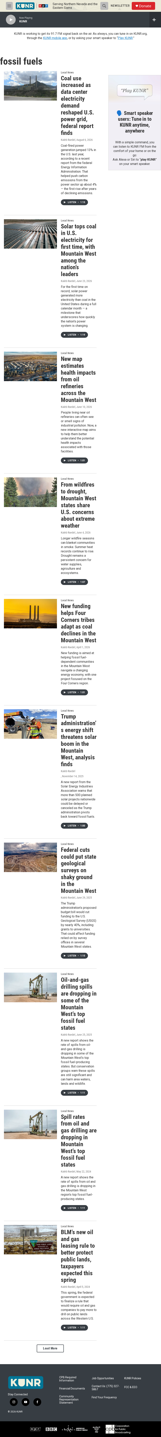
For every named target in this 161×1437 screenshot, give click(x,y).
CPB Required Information (67, 1379)
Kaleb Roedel (68, 139)
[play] (11, 19)
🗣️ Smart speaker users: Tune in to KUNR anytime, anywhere (134, 122)
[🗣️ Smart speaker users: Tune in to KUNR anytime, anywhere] (135, 89)
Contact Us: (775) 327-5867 (105, 1388)
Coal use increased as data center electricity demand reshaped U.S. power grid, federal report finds (77, 105)
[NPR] (35, 1429)
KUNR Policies (132, 1378)
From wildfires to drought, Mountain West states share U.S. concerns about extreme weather (78, 505)
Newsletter (120, 5)
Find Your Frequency (104, 1397)
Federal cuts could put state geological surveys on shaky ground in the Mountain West (78, 870)
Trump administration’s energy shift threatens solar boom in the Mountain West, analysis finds (79, 740)
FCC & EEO (130, 1387)
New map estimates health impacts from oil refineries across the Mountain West (78, 379)
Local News (67, 72)
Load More (50, 1348)
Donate (145, 6)
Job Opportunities (103, 1378)
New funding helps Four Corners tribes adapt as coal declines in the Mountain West (78, 623)
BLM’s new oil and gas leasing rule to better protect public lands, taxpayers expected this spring (78, 1256)
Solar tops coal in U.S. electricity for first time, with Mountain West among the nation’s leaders (78, 250)
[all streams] (155, 19)
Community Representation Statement (69, 1399)
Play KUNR (125, 38)
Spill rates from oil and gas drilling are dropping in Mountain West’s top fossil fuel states (79, 1140)
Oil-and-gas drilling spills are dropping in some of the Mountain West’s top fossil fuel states (79, 1003)
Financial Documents (72, 1388)
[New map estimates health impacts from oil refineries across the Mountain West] (30, 366)
